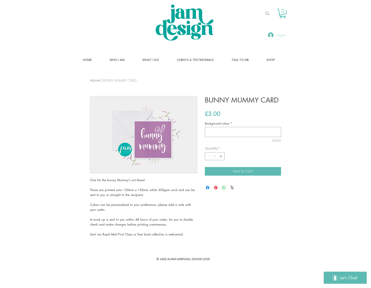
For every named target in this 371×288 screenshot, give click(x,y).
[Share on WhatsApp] (224, 187)
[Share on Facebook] (207, 187)
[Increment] (221, 156)
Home (95, 80)
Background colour (218, 123)
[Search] (267, 13)
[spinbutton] (215, 156)
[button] (282, 13)
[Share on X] (232, 187)
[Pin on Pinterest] (215, 187)
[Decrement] (208, 156)
